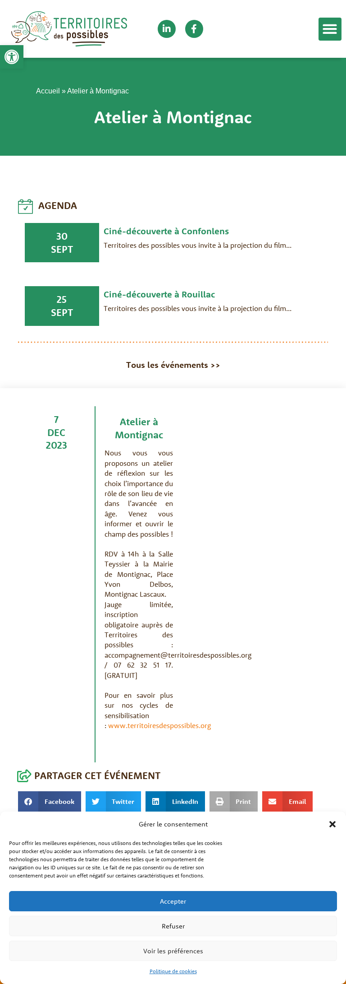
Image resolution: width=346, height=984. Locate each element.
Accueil (48, 91)
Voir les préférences (173, 951)
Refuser (173, 926)
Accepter (173, 901)
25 (62, 299)
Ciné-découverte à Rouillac (159, 294)
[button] (11, 57)
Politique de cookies (173, 971)
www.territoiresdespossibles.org (159, 725)
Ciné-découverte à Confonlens (166, 231)
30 (62, 236)
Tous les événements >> (173, 364)
